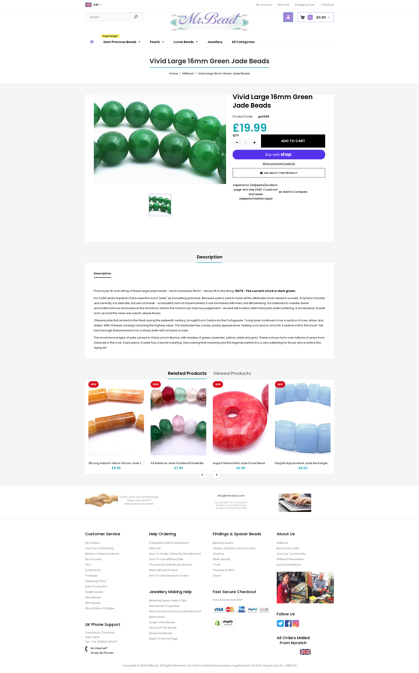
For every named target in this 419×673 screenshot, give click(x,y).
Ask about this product (281, 173)
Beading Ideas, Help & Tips (168, 600)
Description (209, 257)
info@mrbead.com (231, 496)
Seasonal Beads (160, 633)
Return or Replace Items (102, 554)
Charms (218, 554)
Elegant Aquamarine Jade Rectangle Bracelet (307, 463)
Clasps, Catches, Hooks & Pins (234, 548)
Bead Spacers (223, 543)
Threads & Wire (224, 570)
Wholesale (92, 603)
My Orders (92, 543)
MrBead (282, 543)
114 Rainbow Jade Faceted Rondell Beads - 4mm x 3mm (190, 463)
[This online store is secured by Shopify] (224, 627)
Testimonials (94, 592)
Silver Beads (221, 559)
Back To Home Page (163, 639)
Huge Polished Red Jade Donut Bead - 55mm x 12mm (250, 463)
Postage (91, 575)
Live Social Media (289, 565)
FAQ (88, 565)
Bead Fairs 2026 (288, 548)
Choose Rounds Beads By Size (170, 565)
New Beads (93, 597)
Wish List (283, 5)
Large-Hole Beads (162, 622)
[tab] (102, 274)
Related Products (187, 373)
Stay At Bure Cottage (99, 608)
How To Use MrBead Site (166, 559)
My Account (264, 5)
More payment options (279, 164)
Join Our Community (99, 548)
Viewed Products (232, 373)
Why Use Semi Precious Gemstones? (175, 611)
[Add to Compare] (138, 396)
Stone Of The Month (163, 628)
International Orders (163, 570)
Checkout (327, 5)
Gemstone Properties (164, 606)
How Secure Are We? (228, 600)
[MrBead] (209, 30)
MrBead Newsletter (290, 559)
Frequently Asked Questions (169, 543)
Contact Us (93, 570)
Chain (217, 575)
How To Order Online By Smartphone (175, 554)
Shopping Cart (304, 5)
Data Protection (96, 586)
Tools (216, 565)
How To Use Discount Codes (169, 575)
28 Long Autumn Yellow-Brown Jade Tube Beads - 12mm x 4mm (133, 463)
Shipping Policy (95, 581)
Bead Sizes (157, 617)
